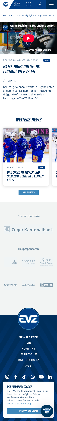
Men (47, 60)
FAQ (28, 342)
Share (12, 80)
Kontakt (28, 348)
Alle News (28, 192)
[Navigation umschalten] (51, 4)
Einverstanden (28, 411)
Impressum (28, 354)
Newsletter (28, 337)
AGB (28, 365)
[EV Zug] (28, 319)
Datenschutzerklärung (19, 403)
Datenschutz (28, 360)
